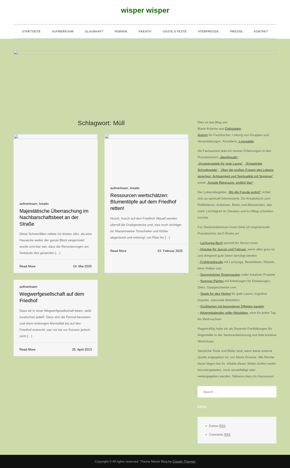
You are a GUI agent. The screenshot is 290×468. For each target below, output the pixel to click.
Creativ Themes (184, 461)
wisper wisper (145, 10)
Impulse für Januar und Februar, (223, 249)
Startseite (31, 31)
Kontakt (261, 31)
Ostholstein (233, 128)
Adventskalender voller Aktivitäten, (224, 312)
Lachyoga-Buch (211, 243)
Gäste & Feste (175, 31)
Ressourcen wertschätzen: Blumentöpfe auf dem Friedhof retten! (143, 202)
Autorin (203, 135)
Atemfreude (208, 31)
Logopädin (246, 141)
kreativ (145, 31)
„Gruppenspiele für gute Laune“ (220, 163)
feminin (121, 31)
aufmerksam (63, 31)
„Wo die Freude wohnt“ (244, 192)
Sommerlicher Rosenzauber (220, 274)
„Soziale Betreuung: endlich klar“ (230, 182)
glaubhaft (94, 31)
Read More (27, 266)
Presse (236, 31)
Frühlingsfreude (211, 262)
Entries (217, 426)
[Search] (270, 391)
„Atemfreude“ (228, 157)
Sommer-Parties (212, 281)
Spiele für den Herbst (215, 293)
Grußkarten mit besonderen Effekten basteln (232, 306)
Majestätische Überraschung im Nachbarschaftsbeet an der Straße (53, 217)
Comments (219, 434)
